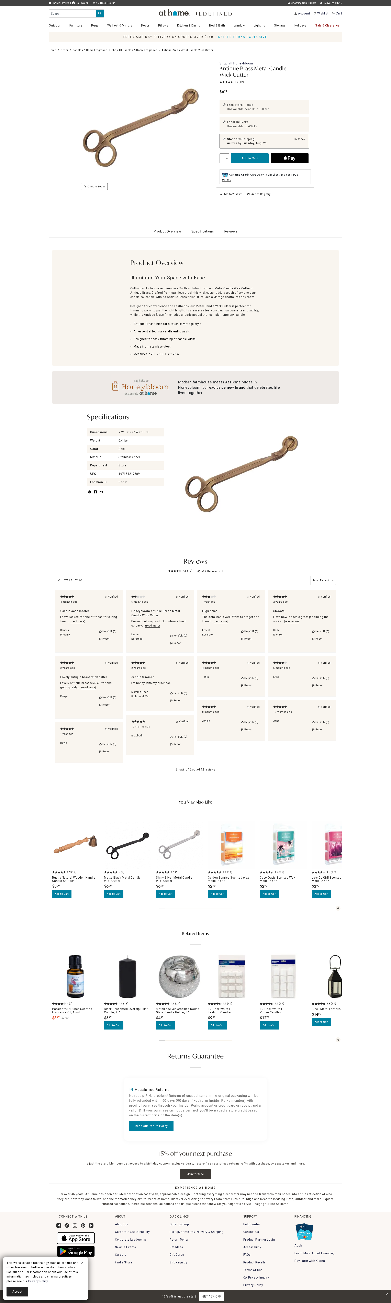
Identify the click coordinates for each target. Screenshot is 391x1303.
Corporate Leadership (130, 1239)
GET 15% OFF (211, 1296)
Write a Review (73, 580)
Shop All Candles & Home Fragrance (134, 50)
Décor (64, 50)
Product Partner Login (259, 1239)
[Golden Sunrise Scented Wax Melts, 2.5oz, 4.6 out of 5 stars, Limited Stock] (231, 845)
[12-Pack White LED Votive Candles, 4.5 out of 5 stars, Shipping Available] (283, 976)
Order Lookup (179, 1224)
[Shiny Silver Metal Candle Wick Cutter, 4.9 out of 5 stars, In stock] (179, 845)
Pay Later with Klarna (309, 1260)
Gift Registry (179, 1262)
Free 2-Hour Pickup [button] (103, 3)
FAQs (247, 1254)
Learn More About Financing (314, 1253)
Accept (17, 1291)
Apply (298, 1245)
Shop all (236, 63)
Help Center (251, 1224)
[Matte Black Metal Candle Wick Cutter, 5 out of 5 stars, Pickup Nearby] (127, 845)
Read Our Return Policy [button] (151, 1126)
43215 (252, 126)
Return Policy (179, 1239)
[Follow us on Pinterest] (83, 1225)
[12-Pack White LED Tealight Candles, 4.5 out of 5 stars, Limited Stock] (231, 976)
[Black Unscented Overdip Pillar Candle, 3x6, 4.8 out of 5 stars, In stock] (127, 976)
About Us (121, 1224)
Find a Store (123, 1262)
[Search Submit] (100, 13)
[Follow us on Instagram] (75, 1225)
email (101, 494)
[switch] (231, 194)
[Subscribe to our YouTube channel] (91, 1225)
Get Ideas (176, 1247)
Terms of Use (253, 1270)
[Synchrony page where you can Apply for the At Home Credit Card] (304, 1230)
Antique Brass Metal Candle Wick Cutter (253, 72)
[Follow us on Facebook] (59, 1225)
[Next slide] (338, 908)
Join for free (195, 1174)
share (95, 494)
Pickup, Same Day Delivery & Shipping (197, 1231)
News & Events (125, 1247)
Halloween (82, 3)
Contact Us (251, 1231)
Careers (120, 1254)
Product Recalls (254, 1262)
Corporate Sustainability (132, 1231)
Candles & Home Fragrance (89, 50)
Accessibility (252, 1247)
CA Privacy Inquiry (256, 1277)
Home (52, 50)
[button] (195, 12)
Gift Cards (177, 1254)
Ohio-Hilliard (260, 109)
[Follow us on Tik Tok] (67, 1225)
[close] (82, 1263)
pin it (89, 494)
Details (226, 179)
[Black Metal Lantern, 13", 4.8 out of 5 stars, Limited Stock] (335, 976)
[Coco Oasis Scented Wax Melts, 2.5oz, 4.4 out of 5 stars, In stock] (283, 845)
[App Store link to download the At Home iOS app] (76, 1238)
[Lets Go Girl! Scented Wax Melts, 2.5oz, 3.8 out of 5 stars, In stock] (335, 845)
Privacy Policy (253, 1285)
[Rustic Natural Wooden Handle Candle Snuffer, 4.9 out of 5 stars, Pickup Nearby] (75, 845)
